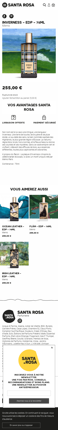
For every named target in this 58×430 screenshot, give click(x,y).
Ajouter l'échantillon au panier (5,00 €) (19, 98)
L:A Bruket (35, 343)
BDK (43, 326)
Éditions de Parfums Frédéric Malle (30, 333)
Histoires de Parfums (12, 341)
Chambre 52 (34, 328)
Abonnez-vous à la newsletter (29, 401)
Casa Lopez (22, 328)
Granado (28, 338)
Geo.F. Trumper (47, 336)
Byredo (49, 326)
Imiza (35, 341)
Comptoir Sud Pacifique (13, 331)
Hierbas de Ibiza (40, 338)
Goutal (20, 338)
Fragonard (34, 336)
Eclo (11, 333)
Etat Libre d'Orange (20, 336)
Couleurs (29, 331)
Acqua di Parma (9, 326)
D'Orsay (43, 331)
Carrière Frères (9, 328)
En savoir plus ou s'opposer (21, 425)
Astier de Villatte (32, 326)
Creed (36, 331)
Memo (6, 25)
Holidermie (27, 341)
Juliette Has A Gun (21, 343)
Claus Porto (45, 328)
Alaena (21, 326)
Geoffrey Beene (9, 338)
